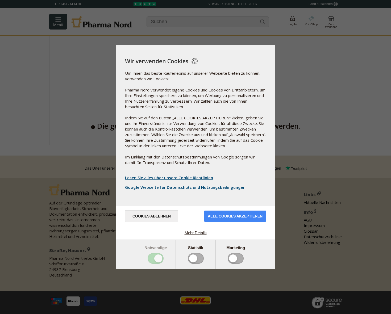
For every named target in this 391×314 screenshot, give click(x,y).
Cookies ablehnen (151, 216)
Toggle (156, 258)
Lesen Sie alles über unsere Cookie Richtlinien (169, 177)
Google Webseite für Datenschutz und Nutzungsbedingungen (185, 187)
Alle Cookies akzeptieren (235, 216)
